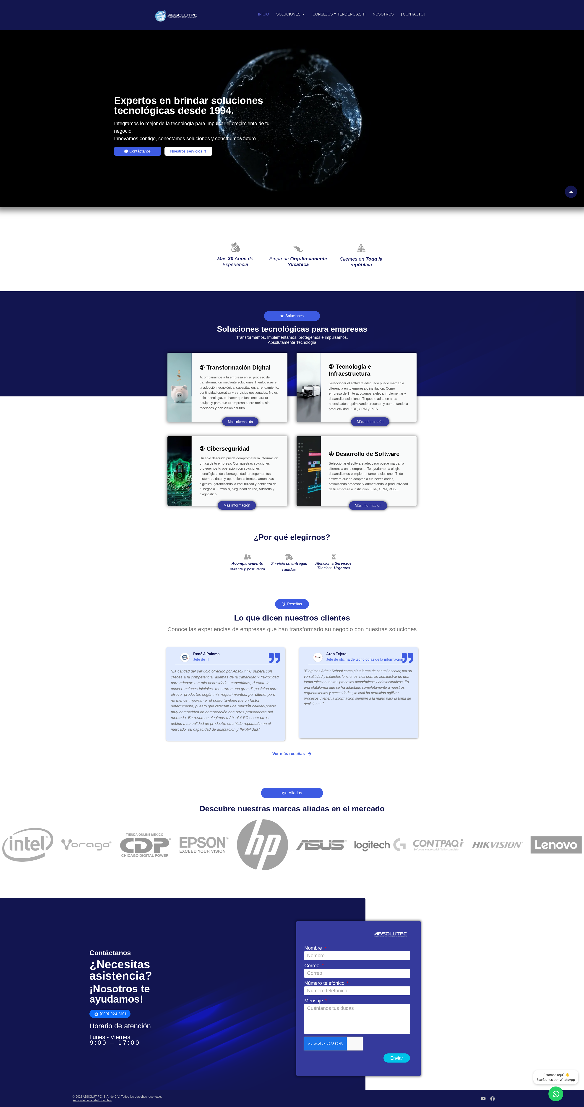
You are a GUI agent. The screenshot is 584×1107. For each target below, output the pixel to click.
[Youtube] (483, 1098)
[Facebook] (492, 1098)
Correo (312, 965)
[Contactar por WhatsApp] (555, 1093)
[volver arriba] (571, 192)
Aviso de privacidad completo (92, 1100)
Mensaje (314, 1001)
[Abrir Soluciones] (303, 14)
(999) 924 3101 (113, 1014)
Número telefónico (325, 983)
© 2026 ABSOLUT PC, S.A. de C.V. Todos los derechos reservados (117, 1096)
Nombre (313, 948)
